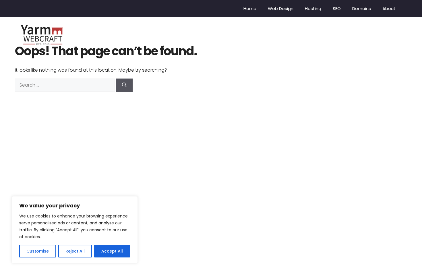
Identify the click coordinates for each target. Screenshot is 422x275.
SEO (337, 8)
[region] (74, 229)
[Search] (124, 85)
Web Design (280, 8)
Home (249, 8)
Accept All (112, 251)
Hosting (313, 8)
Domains (361, 8)
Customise (37, 251)
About (389, 8)
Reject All (75, 251)
